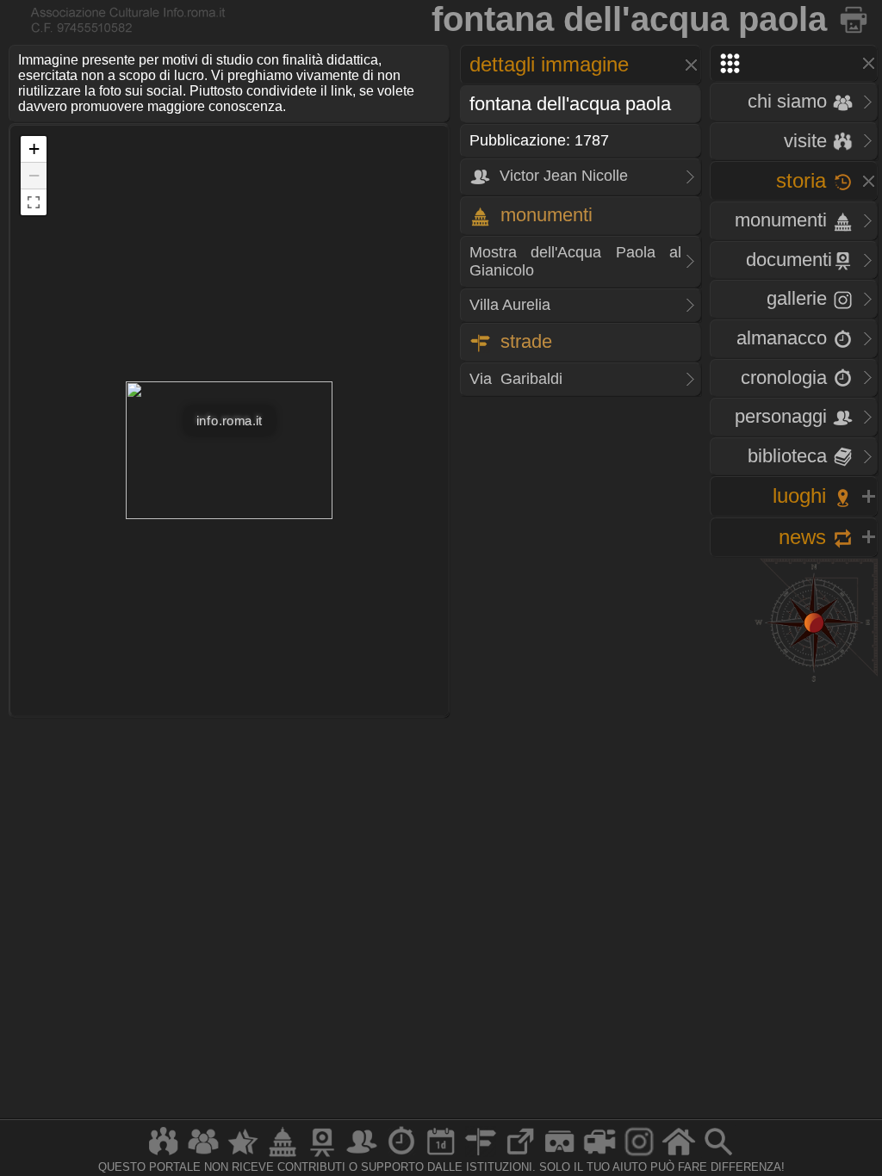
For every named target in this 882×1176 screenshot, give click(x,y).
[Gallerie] (639, 1155)
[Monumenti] (282, 1155)
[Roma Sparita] (322, 1155)
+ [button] (34, 148)
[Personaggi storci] (362, 1155)
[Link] (520, 1155)
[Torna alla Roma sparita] (854, 19)
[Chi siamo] (203, 1155)
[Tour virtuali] (560, 1155)
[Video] (599, 1155)
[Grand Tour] (243, 1155)
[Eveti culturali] (441, 1155)
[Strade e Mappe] (480, 1155)
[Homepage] (679, 1155)
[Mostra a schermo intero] (34, 202)
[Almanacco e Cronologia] (401, 1155)
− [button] (34, 175)
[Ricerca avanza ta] (718, 1155)
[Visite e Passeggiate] (163, 1155)
